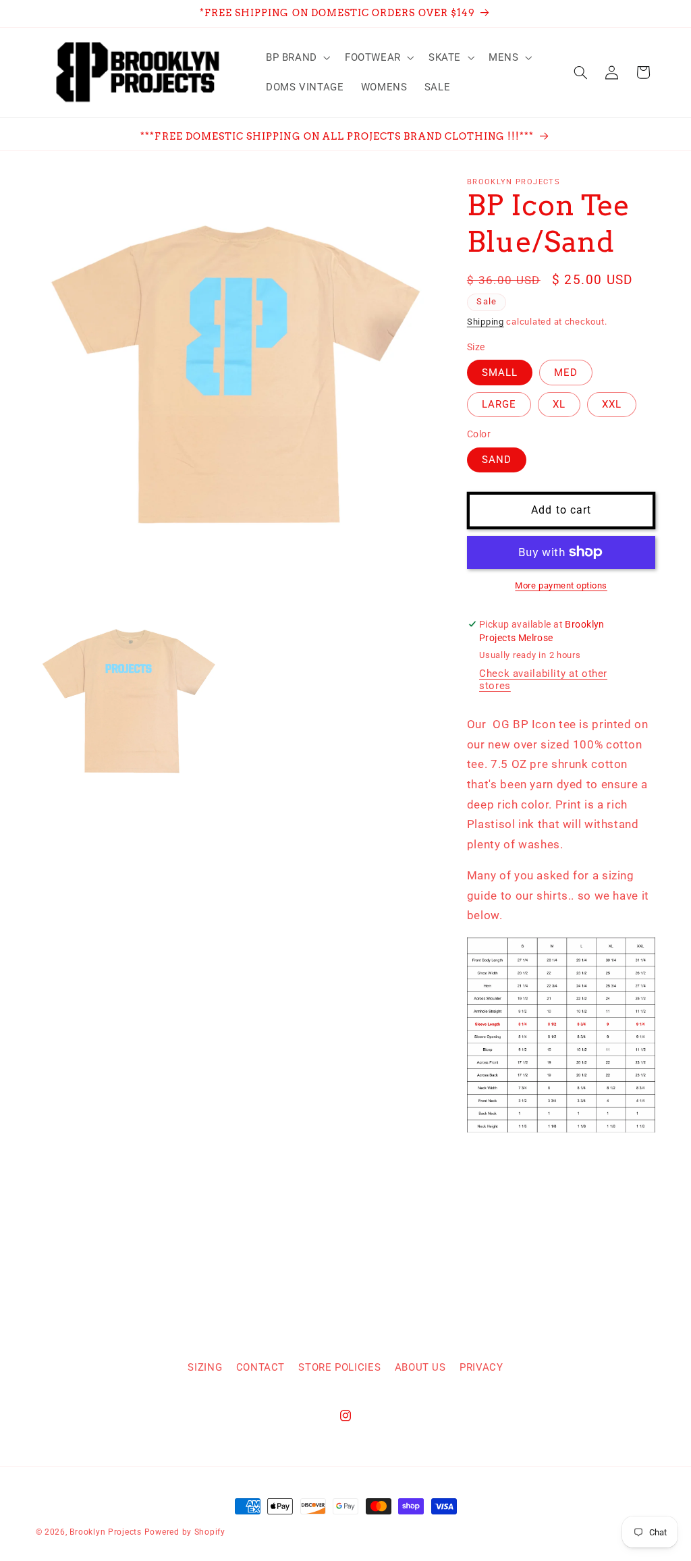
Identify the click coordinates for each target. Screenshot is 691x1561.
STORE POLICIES (339, 1367)
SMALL (500, 372)
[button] (296, 57)
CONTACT (260, 1367)
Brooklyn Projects (106, 1532)
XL (559, 404)
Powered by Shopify (184, 1532)
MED (566, 372)
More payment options (561, 585)
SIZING (205, 1367)
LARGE (499, 404)
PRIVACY (481, 1367)
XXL (611, 404)
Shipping (485, 322)
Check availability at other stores (543, 679)
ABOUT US (420, 1367)
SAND (497, 460)
